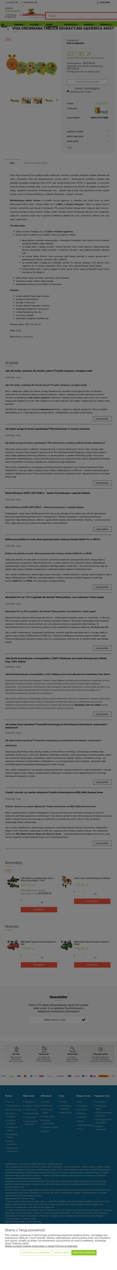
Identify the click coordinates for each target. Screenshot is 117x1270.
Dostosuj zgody (61, 1253)
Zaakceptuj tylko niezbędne (36, 1253)
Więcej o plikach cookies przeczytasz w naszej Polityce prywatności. (41, 1246)
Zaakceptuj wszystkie (84, 1253)
